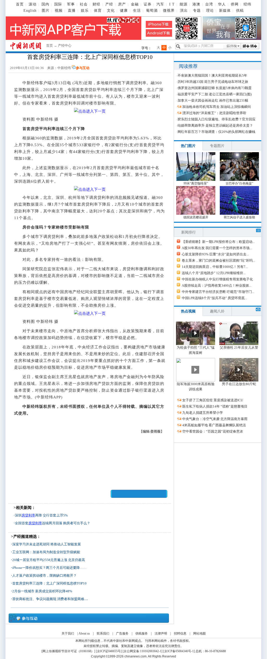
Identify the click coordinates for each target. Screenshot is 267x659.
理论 (210, 11)
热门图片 (188, 146)
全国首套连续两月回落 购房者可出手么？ (52, 523)
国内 (45, 4)
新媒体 (225, 11)
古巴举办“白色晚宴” (239, 183)
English (30, 11)
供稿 (240, 11)
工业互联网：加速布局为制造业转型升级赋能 (46, 552)
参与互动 (82, 68)
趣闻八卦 (217, 311)
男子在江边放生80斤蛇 (239, 384)
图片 (46, 11)
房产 (122, 4)
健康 (124, 11)
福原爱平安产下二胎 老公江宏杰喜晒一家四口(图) (215, 94)
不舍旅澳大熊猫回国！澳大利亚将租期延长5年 (212, 75)
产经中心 (64, 45)
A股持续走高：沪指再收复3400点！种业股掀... (216, 285)
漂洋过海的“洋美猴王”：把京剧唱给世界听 (214, 113)
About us (84, 633)
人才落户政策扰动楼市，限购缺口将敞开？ (44, 575)
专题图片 (217, 146)
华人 (222, 4)
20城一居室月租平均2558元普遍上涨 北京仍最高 (48, 560)
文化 (111, 11)
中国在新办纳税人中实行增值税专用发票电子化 (217, 279)
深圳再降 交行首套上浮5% (41, 515)
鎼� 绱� (250, 46)
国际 (58, 4)
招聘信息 (180, 633)
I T (172, 4)
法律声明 (161, 633)
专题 (197, 11)
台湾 (209, 4)
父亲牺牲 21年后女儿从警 (239, 347)
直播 (72, 11)
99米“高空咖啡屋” (196, 183)
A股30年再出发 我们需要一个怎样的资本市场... (217, 248)
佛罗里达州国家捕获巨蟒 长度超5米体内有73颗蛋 (215, 88)
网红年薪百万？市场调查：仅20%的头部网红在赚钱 (216, 132)
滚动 (33, 4)
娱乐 (85, 11)
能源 (183, 4)
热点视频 (188, 311)
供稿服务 (141, 633)
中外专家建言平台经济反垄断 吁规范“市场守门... (218, 292)
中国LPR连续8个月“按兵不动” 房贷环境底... (214, 298)
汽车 (160, 4)
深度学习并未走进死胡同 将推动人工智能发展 (46, 544)
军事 (71, 4)
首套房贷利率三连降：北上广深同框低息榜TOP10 (49, 583)
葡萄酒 (152, 11)
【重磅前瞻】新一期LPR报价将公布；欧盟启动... (218, 242)
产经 (109, 4)
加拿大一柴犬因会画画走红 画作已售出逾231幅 (213, 100)
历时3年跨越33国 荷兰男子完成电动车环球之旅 (213, 82)
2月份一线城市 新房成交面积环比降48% (42, 591)
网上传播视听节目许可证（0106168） (68, 651)
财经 (96, 4)
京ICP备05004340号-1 (179, 651)
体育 (98, 11)
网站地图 (199, 633)
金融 (135, 4)
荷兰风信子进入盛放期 (239, 217)
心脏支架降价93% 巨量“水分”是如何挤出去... (215, 254)
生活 (137, 11)
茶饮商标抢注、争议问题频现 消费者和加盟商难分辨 (51, 599)
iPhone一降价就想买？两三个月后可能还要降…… (49, 568)
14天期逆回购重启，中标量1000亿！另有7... (215, 267)
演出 (184, 11)
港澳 (196, 4)
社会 (84, 4)
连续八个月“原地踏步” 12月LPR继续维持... (213, 273)
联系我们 (103, 633)
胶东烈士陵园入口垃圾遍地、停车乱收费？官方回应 (217, 119)
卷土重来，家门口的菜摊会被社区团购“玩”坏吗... (218, 260)
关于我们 (68, 633)
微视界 (169, 11)
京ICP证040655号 (109, 651)
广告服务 (122, 633)
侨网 (235, 4)
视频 (59, 11)
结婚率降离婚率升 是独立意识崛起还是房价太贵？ (215, 125)
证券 (147, 4)
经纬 (247, 4)
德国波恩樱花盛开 (195, 217)
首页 (20, 4)
